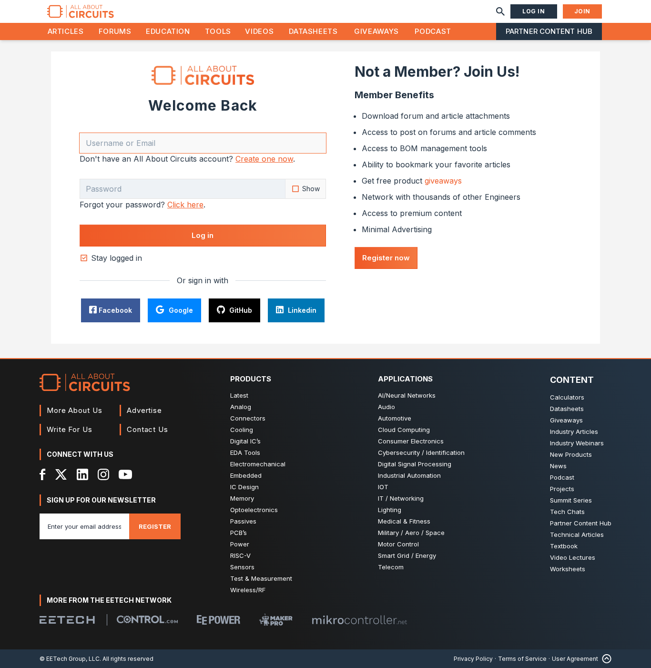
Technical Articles (577, 534)
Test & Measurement (261, 578)
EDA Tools (245, 452)
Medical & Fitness (404, 521)
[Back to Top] (604, 658)
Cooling (241, 429)
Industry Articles (574, 431)
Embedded (246, 475)
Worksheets (567, 569)
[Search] (500, 11)
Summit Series (571, 500)
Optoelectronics (254, 510)
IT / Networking (401, 498)
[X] (61, 474)
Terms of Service (522, 658)
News (558, 466)
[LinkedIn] (82, 474)
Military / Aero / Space (411, 532)
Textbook (564, 546)
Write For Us (69, 429)
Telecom (391, 567)
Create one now (264, 159)
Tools (218, 31)
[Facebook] (43, 474)
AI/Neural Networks (407, 395)
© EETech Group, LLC (70, 658)
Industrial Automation (409, 475)
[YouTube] (125, 474)
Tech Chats (567, 511)
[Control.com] (147, 619)
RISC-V (240, 555)
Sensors (242, 567)
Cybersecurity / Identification (421, 452)
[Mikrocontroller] (359, 620)
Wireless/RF (247, 590)
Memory (242, 498)
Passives (243, 521)
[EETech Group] (67, 620)
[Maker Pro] (276, 620)
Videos (259, 31)
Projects (562, 489)
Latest (239, 395)
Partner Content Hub (549, 31)
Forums (115, 31)
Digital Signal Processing (414, 464)
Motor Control (398, 544)
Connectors (247, 418)
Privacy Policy (473, 658)
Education (168, 31)
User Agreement (575, 658)
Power (239, 544)
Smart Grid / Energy (407, 555)
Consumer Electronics (411, 441)
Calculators (567, 397)
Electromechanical (257, 464)
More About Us (74, 410)
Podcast (433, 31)
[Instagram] (103, 474)
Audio (386, 407)
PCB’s (238, 532)
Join (582, 11)
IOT (383, 487)
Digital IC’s (245, 441)
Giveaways (376, 31)
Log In (533, 11)
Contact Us (147, 429)
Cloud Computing (404, 429)
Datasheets (313, 31)
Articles (66, 31)
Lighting (389, 510)
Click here (185, 204)
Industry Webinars (577, 443)
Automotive (394, 418)
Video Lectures (572, 557)
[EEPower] (218, 620)
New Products (571, 454)
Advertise (144, 410)
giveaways (443, 180)
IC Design (244, 487)
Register (155, 526)
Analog (240, 407)
